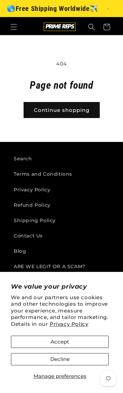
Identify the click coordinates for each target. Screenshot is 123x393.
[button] (13, 26)
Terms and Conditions (43, 174)
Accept (60, 341)
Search (23, 159)
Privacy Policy (69, 324)
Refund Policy (32, 205)
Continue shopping (62, 110)
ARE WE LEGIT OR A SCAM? (49, 266)
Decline (60, 359)
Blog (20, 251)
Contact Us (28, 236)
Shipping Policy (35, 220)
